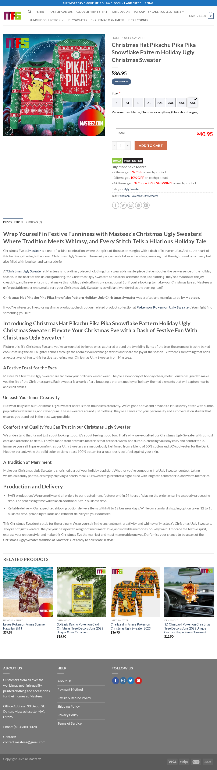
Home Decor (120, 11)
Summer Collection (45, 20)
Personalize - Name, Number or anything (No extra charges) (155, 112)
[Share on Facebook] (115, 205)
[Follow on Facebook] (115, 680)
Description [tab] (13, 222)
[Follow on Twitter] (130, 680)
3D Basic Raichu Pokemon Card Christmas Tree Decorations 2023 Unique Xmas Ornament (80, 628)
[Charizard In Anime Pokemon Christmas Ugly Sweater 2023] (135, 592)
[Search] (29, 12)
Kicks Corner (138, 20)
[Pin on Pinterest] (138, 205)
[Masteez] (12, 16)
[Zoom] (9, 131)
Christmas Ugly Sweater (24, 271)
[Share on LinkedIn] (146, 205)
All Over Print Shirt (91, 11)
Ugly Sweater (77, 20)
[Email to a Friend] (130, 205)
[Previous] (3, 608)
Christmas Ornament (107, 20)
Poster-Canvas (61, 11)
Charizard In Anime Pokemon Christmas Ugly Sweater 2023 (130, 626)
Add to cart (151, 145)
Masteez (34, 250)
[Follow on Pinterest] (138, 680)
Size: (116, 93)
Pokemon (124, 196)
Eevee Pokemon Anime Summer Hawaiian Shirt (24, 626)
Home (116, 37)
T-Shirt (40, 11)
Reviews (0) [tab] (34, 222)
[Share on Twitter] (123, 205)
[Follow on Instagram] (123, 680)
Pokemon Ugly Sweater (144, 196)
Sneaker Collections (164, 11)
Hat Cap (139, 11)
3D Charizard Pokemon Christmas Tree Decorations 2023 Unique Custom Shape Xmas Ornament (187, 628)
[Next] (213, 608)
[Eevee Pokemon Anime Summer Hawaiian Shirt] (28, 592)
